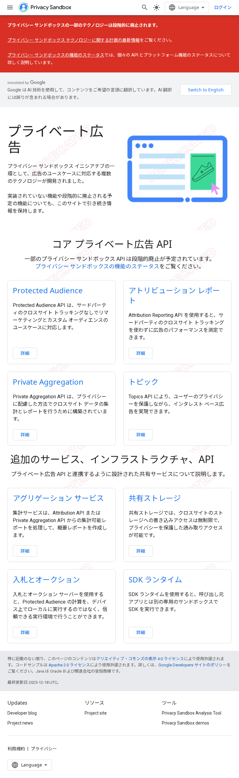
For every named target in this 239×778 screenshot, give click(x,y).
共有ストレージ (155, 498)
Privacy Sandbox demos (185, 722)
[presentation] (119, 244)
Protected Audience (48, 290)
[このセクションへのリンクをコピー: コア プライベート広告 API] (181, 245)
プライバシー (44, 748)
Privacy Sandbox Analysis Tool (191, 713)
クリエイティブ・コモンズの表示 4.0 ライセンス (140, 658)
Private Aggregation (48, 382)
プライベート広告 (55, 139)
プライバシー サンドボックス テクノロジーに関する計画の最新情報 (73, 40)
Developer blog (22, 713)
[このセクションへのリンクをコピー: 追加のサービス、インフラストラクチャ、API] (223, 460)
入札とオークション (46, 579)
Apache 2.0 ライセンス (69, 665)
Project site (96, 713)
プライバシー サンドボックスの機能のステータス (55, 55)
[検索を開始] (144, 7)
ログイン (223, 7)
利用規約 (16, 748)
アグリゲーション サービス (58, 498)
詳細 (25, 353)
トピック (143, 382)
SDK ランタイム (155, 579)
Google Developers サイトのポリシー (192, 665)
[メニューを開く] (10, 7)
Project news (20, 722)
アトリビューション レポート (174, 295)
